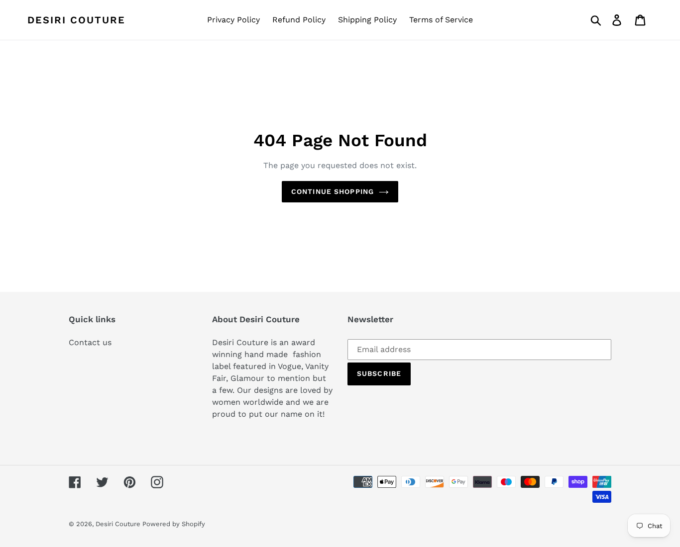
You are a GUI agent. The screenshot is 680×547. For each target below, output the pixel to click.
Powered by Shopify (173, 524)
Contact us (90, 342)
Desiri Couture (76, 20)
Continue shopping (332, 191)
